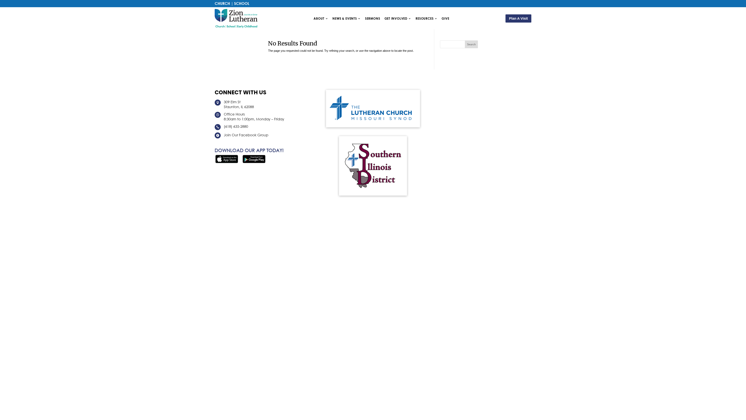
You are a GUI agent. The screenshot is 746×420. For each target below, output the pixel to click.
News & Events (344, 18)
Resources (424, 18)
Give (445, 18)
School (241, 3)
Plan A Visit (518, 18)
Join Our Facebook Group (246, 135)
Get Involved (396, 18)
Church (222, 3)
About (319, 18)
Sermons (372, 18)
